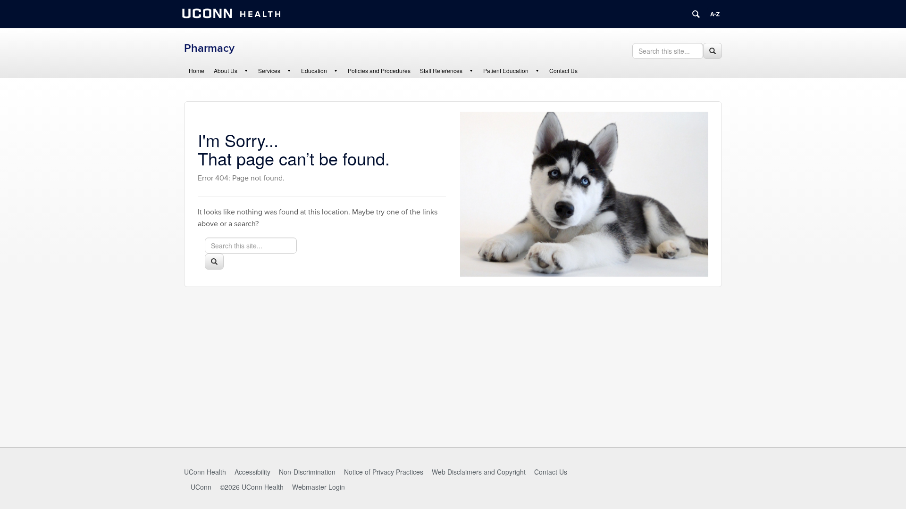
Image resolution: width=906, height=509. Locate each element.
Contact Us (563, 70)
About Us (225, 70)
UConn (201, 487)
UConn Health (205, 471)
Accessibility (252, 471)
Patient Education (505, 70)
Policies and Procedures (379, 70)
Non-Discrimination (307, 471)
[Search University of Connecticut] (696, 14)
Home (196, 70)
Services (269, 70)
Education (314, 70)
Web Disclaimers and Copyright (479, 471)
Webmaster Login (318, 487)
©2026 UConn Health (252, 487)
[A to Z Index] (714, 14)
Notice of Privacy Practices (383, 471)
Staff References (441, 70)
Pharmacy (209, 48)
